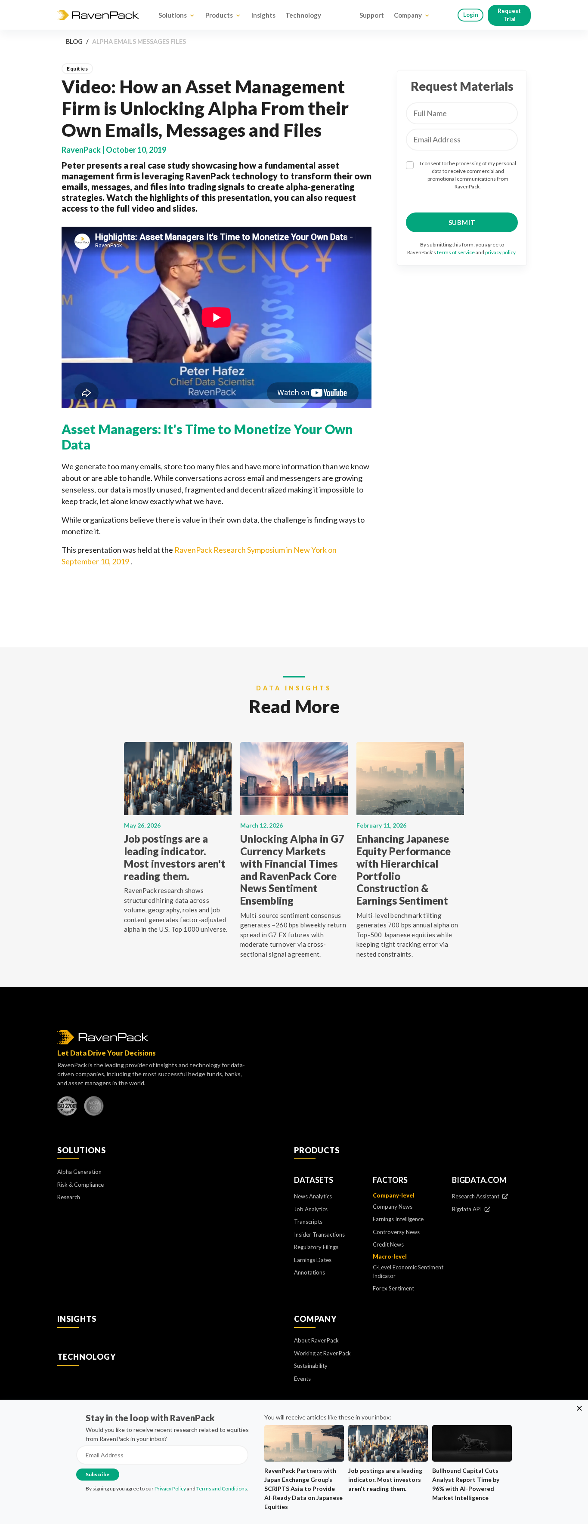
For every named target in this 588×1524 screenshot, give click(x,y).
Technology (303, 15)
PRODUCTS (317, 1150)
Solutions (172, 15)
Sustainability (311, 1365)
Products (219, 15)
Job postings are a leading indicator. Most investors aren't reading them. (385, 1479)
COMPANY (315, 1319)
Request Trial (509, 15)
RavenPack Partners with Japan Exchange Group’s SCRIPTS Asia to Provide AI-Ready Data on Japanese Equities (303, 1488)
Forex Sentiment (393, 1288)
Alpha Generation (79, 1171)
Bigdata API (467, 1209)
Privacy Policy (170, 1488)
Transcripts (308, 1221)
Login (470, 14)
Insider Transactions (319, 1234)
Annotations (309, 1272)
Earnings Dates (312, 1259)
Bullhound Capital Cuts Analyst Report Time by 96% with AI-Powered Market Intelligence (465, 1484)
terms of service (456, 252)
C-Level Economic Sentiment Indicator (408, 1271)
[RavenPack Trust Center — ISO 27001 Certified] (67, 1108)
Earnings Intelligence (398, 1219)
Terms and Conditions (221, 1488)
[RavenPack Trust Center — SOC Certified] (94, 1108)
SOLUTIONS (81, 1150)
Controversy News (396, 1231)
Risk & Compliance (80, 1184)
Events (302, 1378)
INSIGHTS (76, 1319)
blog (74, 41)
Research (68, 1197)
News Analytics (313, 1196)
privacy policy (500, 252)
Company (408, 15)
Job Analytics (311, 1209)
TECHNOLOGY (86, 1356)
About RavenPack (316, 1340)
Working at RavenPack (322, 1353)
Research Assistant (476, 1196)
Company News (392, 1206)
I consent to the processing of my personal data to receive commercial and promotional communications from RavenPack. (468, 175)
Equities (77, 68)
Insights (263, 15)
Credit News (388, 1244)
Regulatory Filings (316, 1247)
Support (371, 15)
